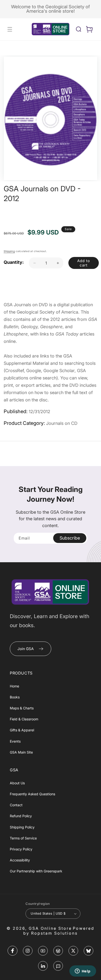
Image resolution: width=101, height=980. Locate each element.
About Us (17, 783)
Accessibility (20, 860)
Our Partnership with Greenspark (36, 871)
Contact (16, 805)
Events (15, 741)
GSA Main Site (21, 752)
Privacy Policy (21, 849)
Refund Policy (21, 816)
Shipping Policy (22, 827)
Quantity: (14, 262)
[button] (9, 29)
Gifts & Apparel (22, 730)
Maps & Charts (22, 708)
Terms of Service (23, 838)
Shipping (9, 251)
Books (15, 697)
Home (14, 686)
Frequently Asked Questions (32, 794)
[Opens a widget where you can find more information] (82, 971)
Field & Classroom (24, 719)
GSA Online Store (50, 928)
